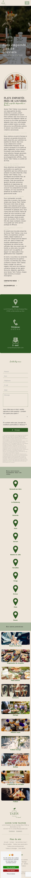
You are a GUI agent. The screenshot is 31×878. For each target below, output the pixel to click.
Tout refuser (11, 870)
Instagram (19, 831)
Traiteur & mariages (11, 848)
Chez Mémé (21, 848)
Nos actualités (7, 844)
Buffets (26, 864)
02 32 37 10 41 (15, 329)
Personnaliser (11, 874)
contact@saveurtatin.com (15, 347)
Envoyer (17, 430)
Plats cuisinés (24, 859)
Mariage (24, 862)
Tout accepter (11, 867)
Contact (12, 842)
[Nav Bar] (27, 3)
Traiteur (23, 866)
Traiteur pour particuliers (20, 844)
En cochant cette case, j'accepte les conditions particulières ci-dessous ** (15, 423)
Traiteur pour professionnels (15, 846)
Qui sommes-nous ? (21, 842)
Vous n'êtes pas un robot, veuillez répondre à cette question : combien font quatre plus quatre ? (14, 411)
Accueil (6, 842)
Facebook (12, 831)
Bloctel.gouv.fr (9, 461)
